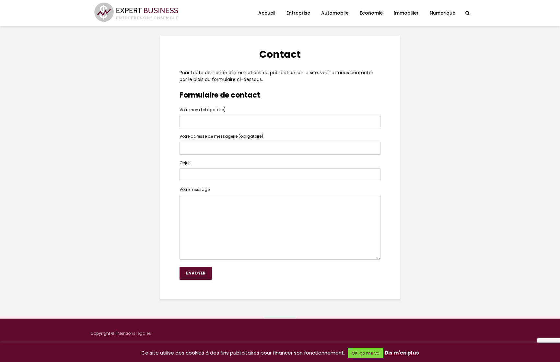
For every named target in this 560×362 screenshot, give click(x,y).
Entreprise (298, 13)
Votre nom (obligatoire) (203, 110)
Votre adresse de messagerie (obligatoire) (221, 136)
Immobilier (406, 13)
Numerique (442, 13)
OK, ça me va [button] (365, 353)
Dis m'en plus (402, 352)
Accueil (266, 13)
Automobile (335, 13)
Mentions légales (134, 333)
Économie (371, 13)
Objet (185, 163)
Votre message (195, 190)
